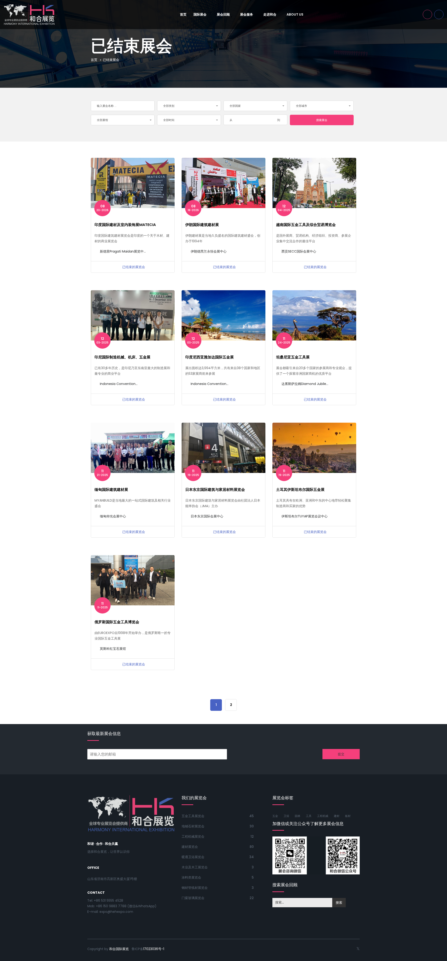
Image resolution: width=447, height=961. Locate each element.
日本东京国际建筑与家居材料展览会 (215, 489)
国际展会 (200, 14)
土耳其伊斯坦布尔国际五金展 (300, 489)
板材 (348, 816)
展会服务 (247, 14)
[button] (189, 106)
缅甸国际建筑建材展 (111, 489)
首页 (183, 14)
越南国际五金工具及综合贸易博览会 (306, 224)
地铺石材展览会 (193, 826)
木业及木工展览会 (195, 867)
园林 (297, 816)
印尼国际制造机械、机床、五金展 (122, 357)
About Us (295, 14)
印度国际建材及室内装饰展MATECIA (125, 224)
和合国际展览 (119, 949)
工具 (309, 816)
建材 (336, 816)
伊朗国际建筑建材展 (202, 224)
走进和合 (270, 14)
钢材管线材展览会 (195, 887)
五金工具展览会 (193, 816)
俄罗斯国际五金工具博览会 (117, 622)
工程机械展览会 (193, 836)
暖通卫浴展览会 (193, 857)
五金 (275, 816)
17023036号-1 (153, 949)
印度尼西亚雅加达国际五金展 (209, 357)
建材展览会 (190, 846)
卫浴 (286, 816)
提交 (341, 754)
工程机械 (322, 816)
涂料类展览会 (191, 877)
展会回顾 (223, 14)
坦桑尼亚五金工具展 (293, 357)
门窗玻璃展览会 (193, 898)
